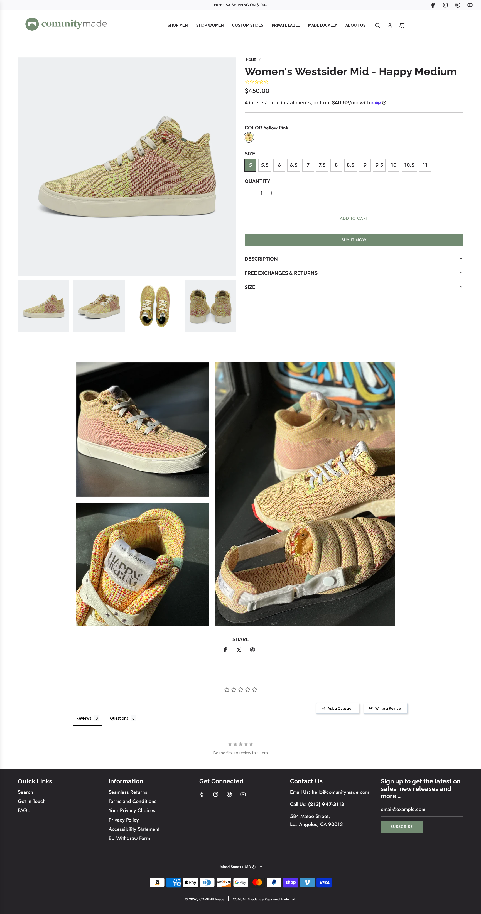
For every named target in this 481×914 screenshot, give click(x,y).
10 (393, 165)
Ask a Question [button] (341, 708)
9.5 (379, 165)
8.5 (350, 165)
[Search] (377, 25)
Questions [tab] (119, 718)
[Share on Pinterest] (252, 651)
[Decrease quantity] (251, 193)
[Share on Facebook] (225, 651)
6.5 (294, 165)
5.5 (265, 165)
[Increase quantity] (272, 193)
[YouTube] (470, 5)
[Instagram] (445, 5)
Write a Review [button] (388, 708)
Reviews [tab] (83, 718)
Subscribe (402, 826)
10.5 (409, 165)
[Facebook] (433, 5)
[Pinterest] (457, 5)
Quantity (257, 181)
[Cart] (402, 25)
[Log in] (390, 25)
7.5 (322, 165)
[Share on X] (239, 651)
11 (425, 165)
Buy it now (354, 239)
